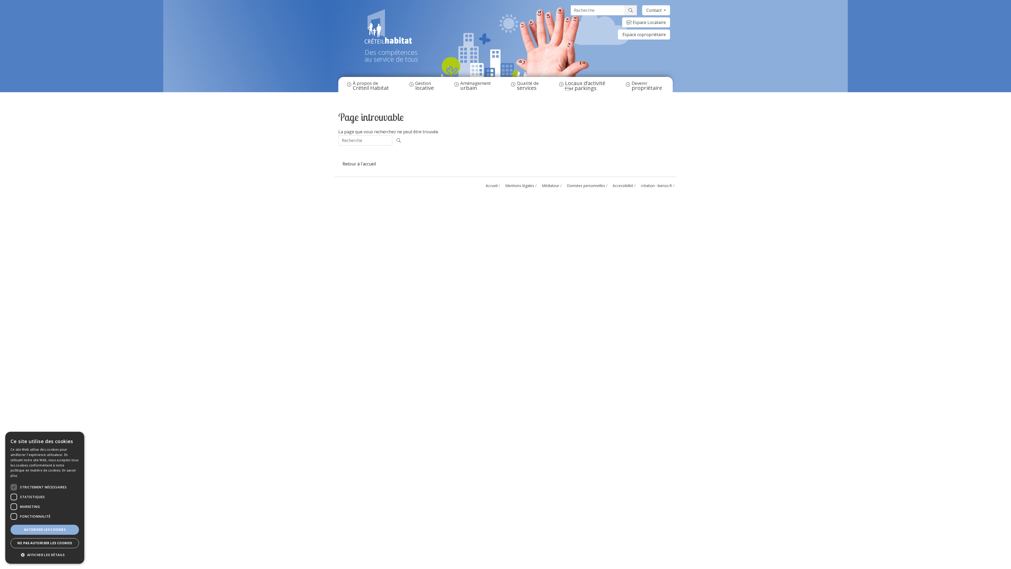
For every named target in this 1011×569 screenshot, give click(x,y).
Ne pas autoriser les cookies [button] (44, 543)
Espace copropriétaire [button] (644, 34)
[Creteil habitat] (391, 26)
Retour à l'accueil (359, 164)
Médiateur (550, 185)
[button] (45, 555)
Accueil (492, 185)
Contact (654, 10)
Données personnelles (586, 185)
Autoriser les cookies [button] (45, 529)
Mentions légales (519, 185)
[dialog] (44, 498)
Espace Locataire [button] (649, 22)
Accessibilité (623, 185)
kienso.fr (665, 185)
